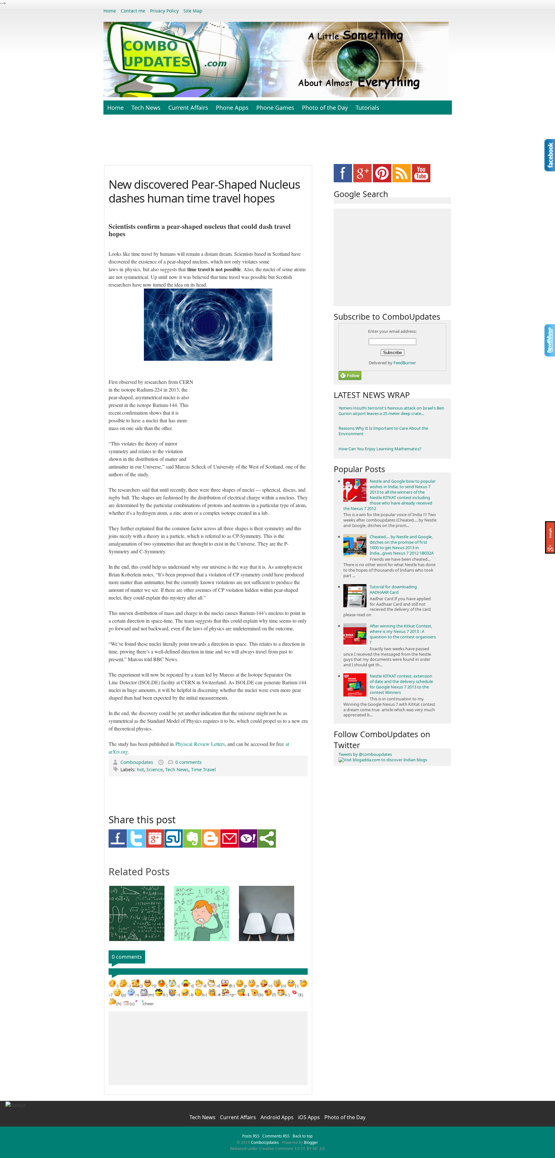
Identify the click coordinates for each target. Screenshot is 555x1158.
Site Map (192, 11)
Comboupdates (137, 762)
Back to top (303, 1136)
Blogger (311, 1142)
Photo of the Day (325, 107)
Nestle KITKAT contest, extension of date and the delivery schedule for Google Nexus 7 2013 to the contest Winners (401, 684)
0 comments (188, 762)
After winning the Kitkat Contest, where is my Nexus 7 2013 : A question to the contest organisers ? (403, 634)
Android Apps (277, 1117)
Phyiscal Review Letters (200, 743)
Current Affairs (188, 107)
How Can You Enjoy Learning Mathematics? (380, 449)
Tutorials (367, 107)
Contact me (133, 11)
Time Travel (203, 769)
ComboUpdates (265, 1142)
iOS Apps (309, 1117)
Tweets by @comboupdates (365, 754)
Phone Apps (232, 107)
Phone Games (275, 107)
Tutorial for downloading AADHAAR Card (393, 589)
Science (154, 769)
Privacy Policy (164, 11)
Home (109, 11)
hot (140, 769)
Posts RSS (251, 1136)
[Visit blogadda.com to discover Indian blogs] (383, 760)
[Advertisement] (277, 143)
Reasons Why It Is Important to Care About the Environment (383, 430)
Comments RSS (276, 1136)
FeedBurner (404, 363)
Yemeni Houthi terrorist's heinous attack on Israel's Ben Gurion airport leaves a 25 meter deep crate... (391, 410)
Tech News (146, 107)
